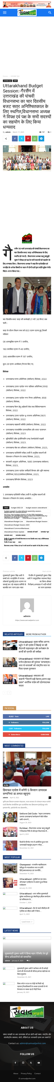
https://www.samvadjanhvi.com (27, 620)
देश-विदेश (6, 785)
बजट (19, 542)
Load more (26, 921)
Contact (37, 1073)
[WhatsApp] (35, 138)
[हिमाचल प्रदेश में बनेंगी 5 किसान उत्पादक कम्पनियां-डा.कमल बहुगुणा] (27, 769)
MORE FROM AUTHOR (36, 634)
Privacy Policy (26, 1073)
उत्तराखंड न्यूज (15, 76)
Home (5, 76)
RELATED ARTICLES (14, 634)
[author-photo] (27, 612)
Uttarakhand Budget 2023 (32, 518)
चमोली (15, 81)
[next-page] (9, 693)
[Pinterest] (28, 138)
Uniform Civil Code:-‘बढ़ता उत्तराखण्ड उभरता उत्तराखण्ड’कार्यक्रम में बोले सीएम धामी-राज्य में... (35, 817)
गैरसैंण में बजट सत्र (9, 542)
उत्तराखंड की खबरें (32, 532)
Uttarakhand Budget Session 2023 (16, 525)
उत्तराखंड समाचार (20, 535)
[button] (4, 13)
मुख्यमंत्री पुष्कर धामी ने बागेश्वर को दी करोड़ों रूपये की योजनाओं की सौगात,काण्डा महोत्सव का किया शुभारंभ (33, 971)
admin (8, 132)
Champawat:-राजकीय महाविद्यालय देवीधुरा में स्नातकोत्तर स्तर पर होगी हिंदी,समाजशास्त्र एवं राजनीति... (33, 867)
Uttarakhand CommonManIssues (16, 528)
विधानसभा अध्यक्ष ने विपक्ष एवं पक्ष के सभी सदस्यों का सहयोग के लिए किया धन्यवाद (26, 545)
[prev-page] (4, 693)
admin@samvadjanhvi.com (33, 1043)
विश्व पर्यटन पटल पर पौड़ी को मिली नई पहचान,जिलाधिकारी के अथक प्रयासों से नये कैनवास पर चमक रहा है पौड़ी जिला (32, 986)
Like (47, 716)
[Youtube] (39, 1063)
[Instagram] (23, 1063)
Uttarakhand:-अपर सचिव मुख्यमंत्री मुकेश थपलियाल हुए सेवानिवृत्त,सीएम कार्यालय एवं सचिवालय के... (35, 896)
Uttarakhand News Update (14, 532)
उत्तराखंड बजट (8, 535)
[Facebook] (15, 138)
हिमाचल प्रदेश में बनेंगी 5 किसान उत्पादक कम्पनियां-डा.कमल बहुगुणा (25, 791)
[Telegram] (41, 138)
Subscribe (45, 734)
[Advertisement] (27, 45)
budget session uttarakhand (36, 508)
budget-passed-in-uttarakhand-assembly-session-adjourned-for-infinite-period (22, 511)
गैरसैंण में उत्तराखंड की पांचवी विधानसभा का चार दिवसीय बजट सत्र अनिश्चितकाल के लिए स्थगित (26, 539)
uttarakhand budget (11, 518)
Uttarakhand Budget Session (36, 521)
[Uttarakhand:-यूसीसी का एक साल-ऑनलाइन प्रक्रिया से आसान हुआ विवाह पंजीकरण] (10, 883)
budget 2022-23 (17, 508)
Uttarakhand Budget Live (13, 521)
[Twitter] (21, 138)
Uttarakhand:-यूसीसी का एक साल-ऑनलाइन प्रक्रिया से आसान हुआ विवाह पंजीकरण (33, 882)
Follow (45, 722)
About (15, 1073)
